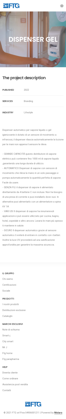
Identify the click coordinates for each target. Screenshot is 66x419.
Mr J (4, 347)
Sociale (6, 290)
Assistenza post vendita (15, 384)
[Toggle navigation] (62, 6)
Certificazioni (9, 284)
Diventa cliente (10, 372)
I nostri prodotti (10, 304)
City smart (7, 341)
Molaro (58, 412)
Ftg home (7, 353)
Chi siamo (7, 279)
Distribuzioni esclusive (14, 310)
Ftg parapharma (10, 359)
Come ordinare (10, 378)
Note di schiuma (11, 329)
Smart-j (6, 335)
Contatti (6, 390)
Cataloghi (7, 316)
